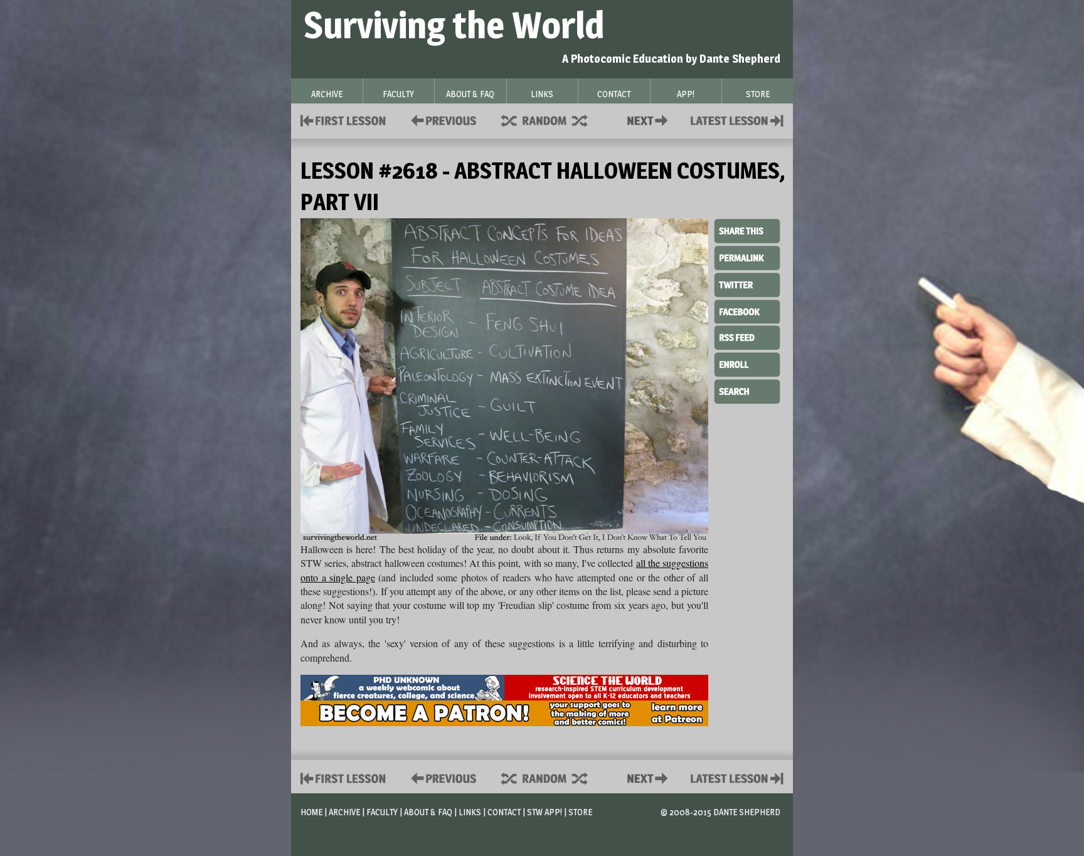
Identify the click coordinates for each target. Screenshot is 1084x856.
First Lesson (343, 119)
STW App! (544, 811)
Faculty (382, 811)
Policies (441, 119)
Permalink (747, 258)
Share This (747, 231)
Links (470, 811)
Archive (344, 811)
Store (580, 811)
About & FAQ (428, 811)
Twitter (747, 284)
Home (311, 811)
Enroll (747, 363)
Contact (650, 119)
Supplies (553, 119)
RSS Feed (747, 337)
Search (747, 390)
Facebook (747, 310)
